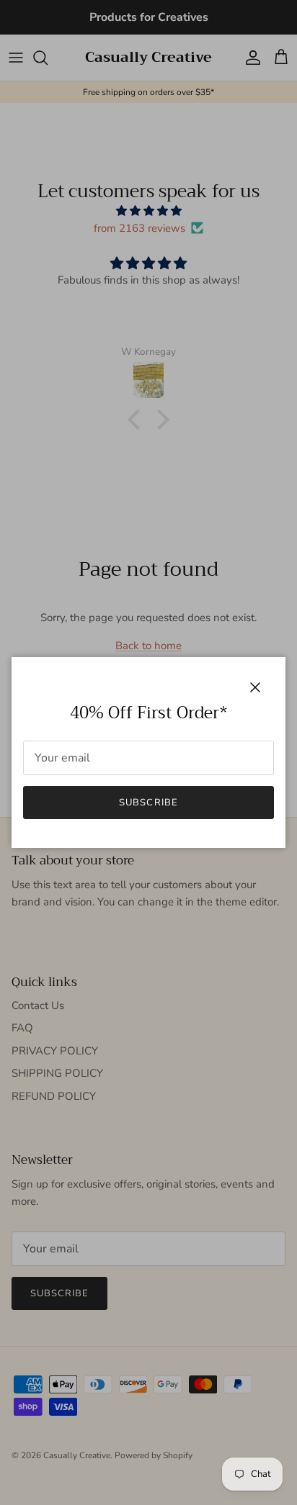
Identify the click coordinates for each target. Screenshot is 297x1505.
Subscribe (148, 802)
